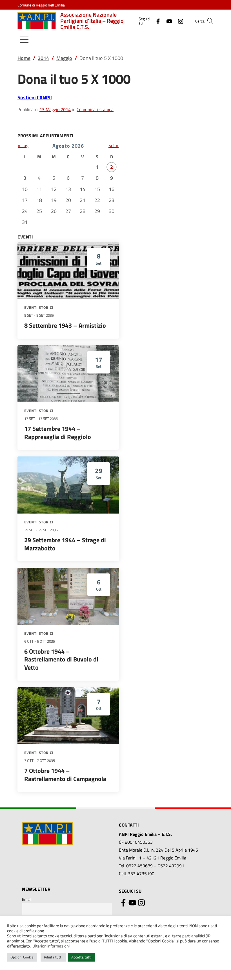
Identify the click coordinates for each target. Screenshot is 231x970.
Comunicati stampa (95, 109)
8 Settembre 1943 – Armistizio (65, 325)
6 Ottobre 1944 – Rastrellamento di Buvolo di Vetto (61, 659)
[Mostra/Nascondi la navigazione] (24, 39)
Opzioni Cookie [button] (22, 957)
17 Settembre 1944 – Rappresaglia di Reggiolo (57, 433)
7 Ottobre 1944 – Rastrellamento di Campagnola (65, 775)
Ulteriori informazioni (51, 946)
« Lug (23, 145)
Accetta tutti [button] (81, 957)
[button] (210, 20)
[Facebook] (155, 20)
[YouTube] (167, 20)
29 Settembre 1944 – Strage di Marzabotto (65, 544)
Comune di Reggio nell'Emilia (41, 5)
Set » (113, 145)
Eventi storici (39, 307)
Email (26, 899)
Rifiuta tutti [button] (53, 957)
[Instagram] (178, 20)
